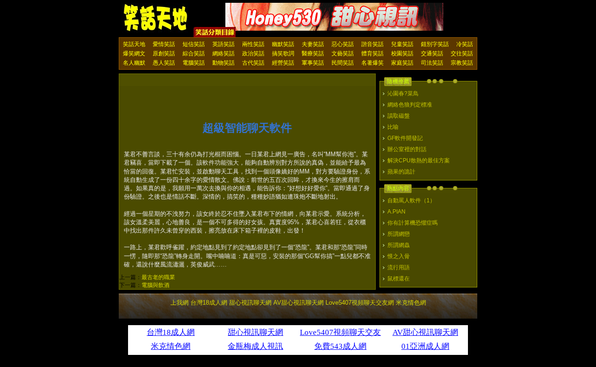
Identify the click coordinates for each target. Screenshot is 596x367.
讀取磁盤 (398, 116)
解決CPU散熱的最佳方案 (418, 160)
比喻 (393, 127)
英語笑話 (223, 44)
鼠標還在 (398, 278)
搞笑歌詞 (283, 53)
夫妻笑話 (313, 44)
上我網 (179, 302)
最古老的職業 (158, 277)
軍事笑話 (313, 63)
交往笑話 (462, 53)
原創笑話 (164, 53)
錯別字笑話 (435, 44)
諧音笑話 (372, 44)
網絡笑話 (223, 53)
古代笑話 (253, 63)
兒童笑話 (402, 44)
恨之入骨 (398, 256)
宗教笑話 (462, 63)
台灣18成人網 (208, 302)
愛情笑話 (164, 44)
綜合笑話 (194, 53)
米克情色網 (411, 302)
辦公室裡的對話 (407, 149)
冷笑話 (464, 44)
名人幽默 (134, 63)
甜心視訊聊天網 (250, 302)
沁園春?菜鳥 (403, 93)
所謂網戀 (398, 234)
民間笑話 (343, 63)
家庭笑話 (402, 63)
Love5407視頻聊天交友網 (359, 302)
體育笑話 (372, 53)
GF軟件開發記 (405, 138)
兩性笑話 (253, 44)
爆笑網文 (134, 53)
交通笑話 (432, 53)
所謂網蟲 (398, 245)
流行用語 (398, 267)
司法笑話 (432, 63)
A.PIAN (396, 211)
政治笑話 (253, 53)
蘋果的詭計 (401, 171)
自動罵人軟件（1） (411, 200)
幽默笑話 (283, 44)
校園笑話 (402, 53)
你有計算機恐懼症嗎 (412, 223)
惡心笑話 (343, 44)
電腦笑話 (194, 63)
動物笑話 (223, 63)
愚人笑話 (164, 63)
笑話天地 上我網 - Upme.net (156, 18)
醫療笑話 (313, 53)
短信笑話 (194, 44)
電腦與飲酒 (155, 285)
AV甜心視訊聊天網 (298, 302)
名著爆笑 (372, 63)
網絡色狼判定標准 (409, 104)
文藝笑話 (343, 53)
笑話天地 (134, 44)
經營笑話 (283, 63)
